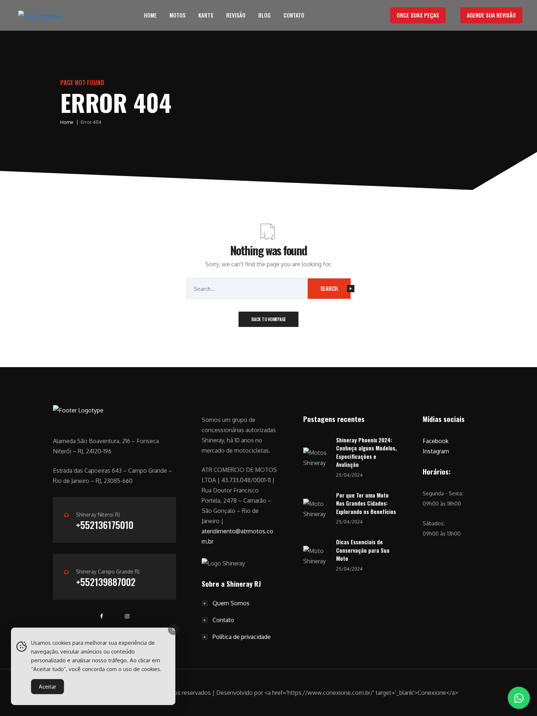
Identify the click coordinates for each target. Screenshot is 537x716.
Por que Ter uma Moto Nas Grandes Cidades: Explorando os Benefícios (366, 503)
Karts (205, 15)
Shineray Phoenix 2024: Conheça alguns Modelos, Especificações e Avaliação (366, 452)
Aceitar (47, 686)
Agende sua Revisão (491, 15)
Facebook (436, 441)
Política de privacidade (242, 636)
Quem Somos (231, 603)
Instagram (436, 451)
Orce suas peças (418, 15)
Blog (264, 15)
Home (150, 15)
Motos (178, 15)
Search (329, 288)
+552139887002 (106, 582)
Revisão (235, 15)
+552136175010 (104, 525)
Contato (293, 15)
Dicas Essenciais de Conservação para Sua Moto (362, 550)
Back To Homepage (268, 319)
